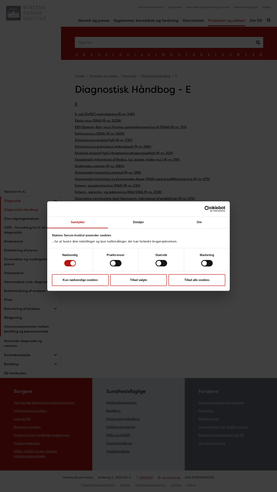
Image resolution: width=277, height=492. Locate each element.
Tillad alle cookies (196, 280)
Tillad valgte (138, 280)
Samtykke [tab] (78, 222)
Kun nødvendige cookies (80, 280)
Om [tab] (199, 222)
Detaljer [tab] (138, 222)
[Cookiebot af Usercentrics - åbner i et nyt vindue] (207, 209)
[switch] (115, 263)
